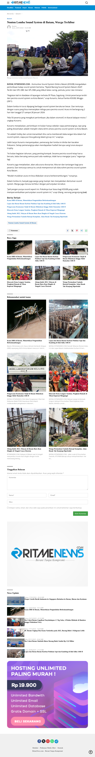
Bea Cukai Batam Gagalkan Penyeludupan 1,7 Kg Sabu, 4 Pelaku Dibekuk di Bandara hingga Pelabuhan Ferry (55, 621)
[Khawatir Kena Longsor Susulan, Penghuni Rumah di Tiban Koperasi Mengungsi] (19, 273)
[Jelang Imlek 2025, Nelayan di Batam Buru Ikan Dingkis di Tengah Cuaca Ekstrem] (47, 273)
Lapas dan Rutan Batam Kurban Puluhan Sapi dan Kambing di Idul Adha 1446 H (36, 204)
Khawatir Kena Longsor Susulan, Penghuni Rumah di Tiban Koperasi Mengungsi (36, 210)
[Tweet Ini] (72, 230)
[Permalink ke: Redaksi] (9, 27)
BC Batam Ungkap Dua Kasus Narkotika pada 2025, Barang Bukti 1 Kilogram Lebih (54, 631)
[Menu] (8, 3)
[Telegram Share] (81, 230)
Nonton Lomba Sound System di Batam (22, 223)
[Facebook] (39, 741)
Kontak (60, 748)
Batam (9, 19)
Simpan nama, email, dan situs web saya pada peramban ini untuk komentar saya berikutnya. (45, 508)
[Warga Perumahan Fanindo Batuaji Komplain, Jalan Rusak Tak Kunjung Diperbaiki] (75, 273)
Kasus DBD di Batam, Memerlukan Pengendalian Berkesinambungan (31, 200)
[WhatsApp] (52, 741)
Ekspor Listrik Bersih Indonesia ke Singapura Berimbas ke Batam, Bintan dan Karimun (55, 599)
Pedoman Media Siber (48, 748)
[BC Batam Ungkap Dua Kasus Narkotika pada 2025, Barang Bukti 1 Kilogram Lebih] (15, 632)
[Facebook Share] (67, 230)
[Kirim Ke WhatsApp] (86, 230)
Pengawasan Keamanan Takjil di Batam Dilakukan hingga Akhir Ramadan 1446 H (36, 207)
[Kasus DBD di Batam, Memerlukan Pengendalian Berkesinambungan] (19, 247)
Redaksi (14, 26)
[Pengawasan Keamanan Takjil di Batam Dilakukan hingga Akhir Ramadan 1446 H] (75, 247)
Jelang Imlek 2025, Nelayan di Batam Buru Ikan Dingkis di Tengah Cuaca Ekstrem (36, 213)
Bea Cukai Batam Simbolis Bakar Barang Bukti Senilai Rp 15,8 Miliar (49, 641)
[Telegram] (56, 741)
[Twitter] (43, 741)
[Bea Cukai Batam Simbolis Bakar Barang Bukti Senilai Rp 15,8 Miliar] (15, 643)
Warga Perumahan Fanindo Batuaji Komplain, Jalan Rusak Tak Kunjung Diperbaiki (37, 217)
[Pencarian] (86, 3)
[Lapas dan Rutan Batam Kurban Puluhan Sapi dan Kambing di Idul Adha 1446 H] (47, 247)
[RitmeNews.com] (20, 3)
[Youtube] (48, 741)
